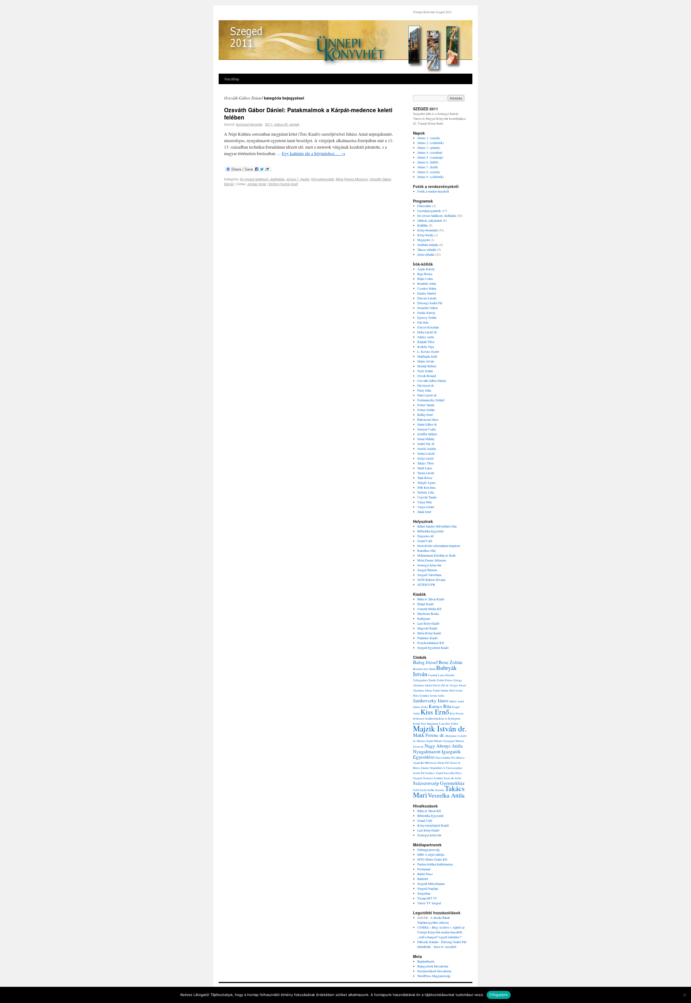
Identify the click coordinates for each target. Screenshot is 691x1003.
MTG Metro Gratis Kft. (432, 859)
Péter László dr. (427, 395)
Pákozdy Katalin (427, 942)
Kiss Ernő (435, 711)
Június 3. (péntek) (428, 147)
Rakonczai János (428, 419)
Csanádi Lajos (436, 675)
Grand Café (424, 541)
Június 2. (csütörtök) (430, 143)
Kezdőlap (232, 78)
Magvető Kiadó (427, 628)
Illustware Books (428, 613)
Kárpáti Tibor (426, 342)
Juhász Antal (256, 184)
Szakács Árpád (434, 773)
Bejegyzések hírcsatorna (432, 966)
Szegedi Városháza (429, 575)
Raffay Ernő (425, 414)
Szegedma (423, 893)
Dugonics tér (425, 536)
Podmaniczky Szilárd (430, 400)
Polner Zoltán (426, 410)
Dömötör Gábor (427, 308)
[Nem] (684, 995)
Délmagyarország (428, 849)
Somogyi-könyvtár (249, 124)
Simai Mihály (426, 439)
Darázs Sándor (426, 293)
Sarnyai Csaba (426, 429)
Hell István (455, 690)
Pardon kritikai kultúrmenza (435, 864)
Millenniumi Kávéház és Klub (436, 555)
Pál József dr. (425, 385)
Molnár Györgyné (444, 741)
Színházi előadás (427, 244)
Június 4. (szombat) (429, 152)
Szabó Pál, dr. (426, 443)
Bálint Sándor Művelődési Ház (437, 526)
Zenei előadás (426, 254)
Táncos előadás (426, 249)
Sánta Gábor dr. (427, 424)
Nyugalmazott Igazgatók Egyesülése (437, 754)
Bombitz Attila (426, 283)
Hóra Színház (421, 695)
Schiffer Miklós (427, 434)
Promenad (423, 869)
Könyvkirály (425, 235)
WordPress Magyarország (433, 976)
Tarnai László (425, 473)
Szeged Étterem (427, 570)
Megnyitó (423, 240)
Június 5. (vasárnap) (430, 157)
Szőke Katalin (436, 790)
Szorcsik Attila (452, 778)
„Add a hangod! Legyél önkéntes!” (439, 937)
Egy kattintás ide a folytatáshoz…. (313, 153)
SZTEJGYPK (426, 584)
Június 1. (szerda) (428, 138)
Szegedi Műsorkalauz (431, 883)
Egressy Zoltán (426, 317)
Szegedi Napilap (427, 888)
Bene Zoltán (450, 662)
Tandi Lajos (424, 468)
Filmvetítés (424, 206)
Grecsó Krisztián (428, 327)
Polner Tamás (426, 405)
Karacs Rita (440, 706)
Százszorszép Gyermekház (439, 783)
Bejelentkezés (426, 961)
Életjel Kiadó (425, 604)
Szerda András (426, 448)
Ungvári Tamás (427, 497)
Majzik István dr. (439, 728)
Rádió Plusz (425, 874)
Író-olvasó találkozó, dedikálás (262, 179)
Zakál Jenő (424, 511)
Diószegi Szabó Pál (429, 303)
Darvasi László (426, 298)
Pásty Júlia (424, 390)
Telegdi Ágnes (426, 482)
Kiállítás (422, 225)
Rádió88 (422, 879)
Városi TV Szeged (429, 903)
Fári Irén (422, 322)
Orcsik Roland (426, 376)
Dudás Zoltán (436, 680)
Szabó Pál (419, 773)
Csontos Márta (426, 288)
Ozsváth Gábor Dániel (431, 380)
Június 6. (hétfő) (427, 162)
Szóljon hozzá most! (283, 184)
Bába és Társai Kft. (429, 811)
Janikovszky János (430, 700)
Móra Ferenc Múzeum (352, 179)
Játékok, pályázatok (429, 220)
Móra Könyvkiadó (429, 633)
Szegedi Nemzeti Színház (428, 778)
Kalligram (423, 618)
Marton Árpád (425, 741)
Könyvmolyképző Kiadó (433, 825)
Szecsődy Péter (453, 773)
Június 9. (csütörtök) (430, 176)
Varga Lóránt (425, 507)
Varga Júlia (424, 502)
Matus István (425, 361)
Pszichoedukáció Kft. (431, 643)
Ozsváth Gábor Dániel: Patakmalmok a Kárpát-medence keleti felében (308, 113)
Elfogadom (498, 994)
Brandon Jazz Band (424, 669)
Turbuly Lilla (425, 492)
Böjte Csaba (425, 278)
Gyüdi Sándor (441, 690)
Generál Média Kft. (429, 609)
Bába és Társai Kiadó (430, 599)
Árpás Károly (426, 269)
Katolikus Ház (426, 550)
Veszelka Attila (446, 795)
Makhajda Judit (427, 356)
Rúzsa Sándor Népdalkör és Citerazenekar (437, 768)
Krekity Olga (425, 346)
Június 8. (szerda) (428, 172)
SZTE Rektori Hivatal (431, 579)
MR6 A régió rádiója (430, 854)
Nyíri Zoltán (425, 371)
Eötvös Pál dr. (441, 685)
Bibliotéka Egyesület (430, 531)
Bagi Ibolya (424, 274)
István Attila (437, 695)
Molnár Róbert (426, 366)
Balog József (425, 662)
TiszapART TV (427, 898)
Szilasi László (426, 453)
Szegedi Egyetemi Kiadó (433, 647)
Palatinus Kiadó (427, 638)
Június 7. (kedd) (298, 179)
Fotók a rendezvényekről (433, 191)
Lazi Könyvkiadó (428, 623)
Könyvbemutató (322, 179)
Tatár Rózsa (424, 477)
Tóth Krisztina (426, 487)
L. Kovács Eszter (428, 351)
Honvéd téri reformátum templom (438, 545)
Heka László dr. (427, 332)
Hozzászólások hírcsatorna (434, 971)
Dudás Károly (426, 312)
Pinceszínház (442, 757)
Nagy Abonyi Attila (444, 745)
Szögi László (425, 458)
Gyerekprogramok (429, 210)
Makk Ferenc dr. (429, 735)
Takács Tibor (425, 463)
